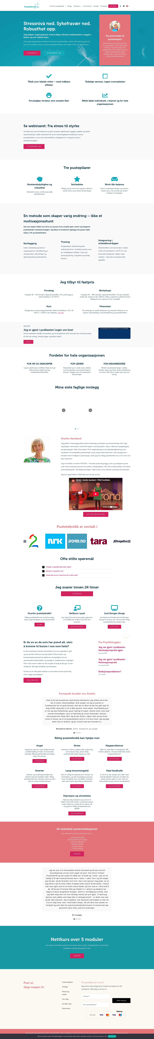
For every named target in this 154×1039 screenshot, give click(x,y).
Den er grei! (112, 1036)
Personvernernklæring (89, 1033)
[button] (120, 6)
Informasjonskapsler (107, 1033)
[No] (152, 1036)
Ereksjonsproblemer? (109, 671)
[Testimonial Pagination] (74, 732)
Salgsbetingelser (122, 1033)
